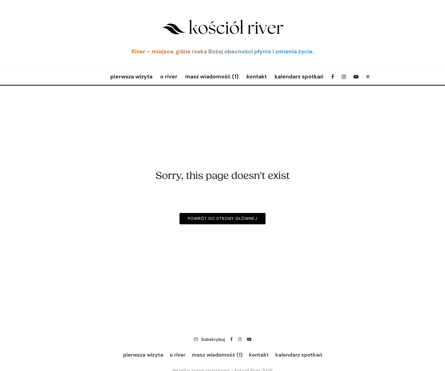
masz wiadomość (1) (212, 76)
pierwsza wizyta (131, 76)
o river (168, 76)
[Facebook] (332, 76)
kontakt (256, 76)
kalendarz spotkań (299, 76)
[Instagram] (344, 76)
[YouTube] (356, 76)
